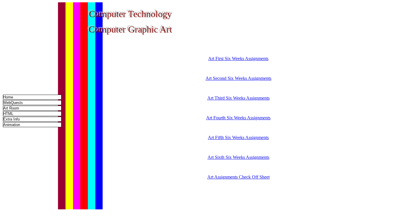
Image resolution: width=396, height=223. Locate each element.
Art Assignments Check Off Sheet (238, 177)
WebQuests (13, 102)
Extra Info (11, 119)
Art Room (11, 108)
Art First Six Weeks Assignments (238, 58)
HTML (8, 114)
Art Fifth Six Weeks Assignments (238, 137)
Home (8, 97)
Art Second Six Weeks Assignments (238, 78)
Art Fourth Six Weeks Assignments (238, 117)
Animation (11, 125)
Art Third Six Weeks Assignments (238, 98)
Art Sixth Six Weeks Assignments (238, 157)
